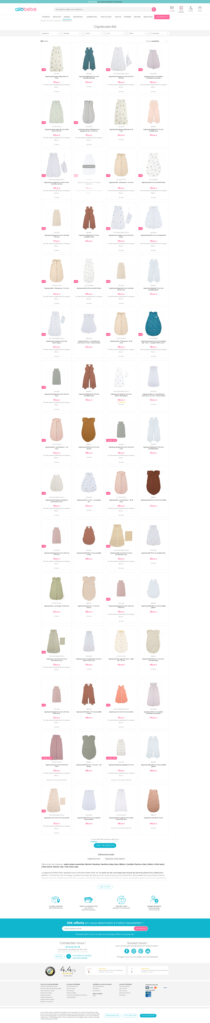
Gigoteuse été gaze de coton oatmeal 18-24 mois (121, 289)
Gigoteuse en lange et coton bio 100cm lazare (56, 342)
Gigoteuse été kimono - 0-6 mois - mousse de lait (153, 659)
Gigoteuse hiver (94, 859)
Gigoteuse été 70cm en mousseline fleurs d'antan (88, 818)
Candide (130, 864)
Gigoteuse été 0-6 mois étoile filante (153, 182)
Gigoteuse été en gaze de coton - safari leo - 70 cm (121, 659)
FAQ (94, 995)
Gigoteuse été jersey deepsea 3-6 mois (121, 765)
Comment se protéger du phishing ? (77, 995)
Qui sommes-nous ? (72, 986)
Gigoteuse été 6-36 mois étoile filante (89, 288)
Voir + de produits (105, 845)
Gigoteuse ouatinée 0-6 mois (153, 818)
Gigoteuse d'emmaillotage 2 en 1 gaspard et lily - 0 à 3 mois (89, 130)
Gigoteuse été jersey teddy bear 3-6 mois (56, 77)
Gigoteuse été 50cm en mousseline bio (153, 235)
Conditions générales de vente (48, 986)
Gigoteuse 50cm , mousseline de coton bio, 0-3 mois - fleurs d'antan (88, 342)
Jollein (150, 864)
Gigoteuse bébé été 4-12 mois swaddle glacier (153, 765)
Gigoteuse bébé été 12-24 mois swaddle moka (89, 236)
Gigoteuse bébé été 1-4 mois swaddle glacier (153, 606)
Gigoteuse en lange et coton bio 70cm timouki (121, 77)
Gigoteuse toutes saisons (115, 859)
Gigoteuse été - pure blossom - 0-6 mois (56, 447)
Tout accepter (148, 1016)
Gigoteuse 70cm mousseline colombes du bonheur (153, 77)
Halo (144, 864)
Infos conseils (123, 988)
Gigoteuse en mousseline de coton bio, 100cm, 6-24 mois (89, 659)
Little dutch (47, 867)
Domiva (138, 864)
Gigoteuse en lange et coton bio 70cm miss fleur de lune (56, 183)
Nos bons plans (71, 988)
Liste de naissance (124, 986)
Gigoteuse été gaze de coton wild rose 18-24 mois (56, 712)
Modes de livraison (45, 995)
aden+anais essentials (74, 864)
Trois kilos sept (71, 867)
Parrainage (122, 995)
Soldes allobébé (71, 997)
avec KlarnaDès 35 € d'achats (88, 908)
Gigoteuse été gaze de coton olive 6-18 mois (121, 447)
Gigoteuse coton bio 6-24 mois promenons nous (56, 659)
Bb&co (122, 864)
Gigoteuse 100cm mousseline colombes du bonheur (153, 712)
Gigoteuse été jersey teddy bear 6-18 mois (121, 130)
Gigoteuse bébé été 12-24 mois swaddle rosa (153, 130)
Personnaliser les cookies (47, 990)
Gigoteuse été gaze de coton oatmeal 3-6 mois (56, 236)
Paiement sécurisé (151, 985)
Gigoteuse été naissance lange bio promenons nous (57, 500)
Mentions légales (71, 993)
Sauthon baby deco (110, 864)
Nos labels (96, 988)
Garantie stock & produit (47, 999)
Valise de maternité (124, 993)
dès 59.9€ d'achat (56, 907)
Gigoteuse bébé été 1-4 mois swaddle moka (89, 553)
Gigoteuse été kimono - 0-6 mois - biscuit (89, 606)
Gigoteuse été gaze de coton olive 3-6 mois (56, 394)
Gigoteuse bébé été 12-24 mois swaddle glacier (153, 289)
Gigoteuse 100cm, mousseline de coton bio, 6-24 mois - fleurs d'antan (153, 394)
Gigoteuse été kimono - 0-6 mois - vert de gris (89, 765)
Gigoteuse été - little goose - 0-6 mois (121, 182)
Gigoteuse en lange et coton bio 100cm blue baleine (121, 394)
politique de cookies (51, 1019)
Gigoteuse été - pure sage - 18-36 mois (56, 606)
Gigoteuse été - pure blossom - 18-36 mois (121, 500)
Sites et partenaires (98, 986)
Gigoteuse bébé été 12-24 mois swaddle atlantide (89, 77)
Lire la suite (105, 887)
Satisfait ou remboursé (46, 1001)
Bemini (88, 864)
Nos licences (96, 990)
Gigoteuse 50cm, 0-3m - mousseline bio (89, 500)
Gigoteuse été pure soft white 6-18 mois (57, 765)
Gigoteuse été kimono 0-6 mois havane (89, 447)
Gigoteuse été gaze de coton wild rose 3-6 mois (56, 553)
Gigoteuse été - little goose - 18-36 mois (121, 342)
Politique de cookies (46, 993)
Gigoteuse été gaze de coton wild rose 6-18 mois (121, 606)
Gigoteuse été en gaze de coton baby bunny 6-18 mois (121, 818)
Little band (159, 864)
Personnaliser (112, 1016)
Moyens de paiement (46, 997)
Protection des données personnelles (50, 988)
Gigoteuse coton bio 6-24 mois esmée (56, 818)
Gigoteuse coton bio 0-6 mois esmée (121, 712)
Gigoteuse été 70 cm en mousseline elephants (89, 183)
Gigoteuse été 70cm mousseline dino (153, 553)
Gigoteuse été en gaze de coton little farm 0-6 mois (57, 130)
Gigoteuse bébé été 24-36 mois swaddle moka (89, 394)
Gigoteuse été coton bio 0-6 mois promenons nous (121, 553)
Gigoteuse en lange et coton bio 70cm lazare (121, 236)
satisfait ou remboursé (121, 907)
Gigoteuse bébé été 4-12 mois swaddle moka (88, 712)
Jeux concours (123, 990)
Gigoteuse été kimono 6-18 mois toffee (153, 500)
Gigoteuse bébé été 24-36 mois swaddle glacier (153, 447)
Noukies (96, 864)
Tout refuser (130, 1016)
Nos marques (70, 990)
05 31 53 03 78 (154, 910)
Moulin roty (58, 867)
